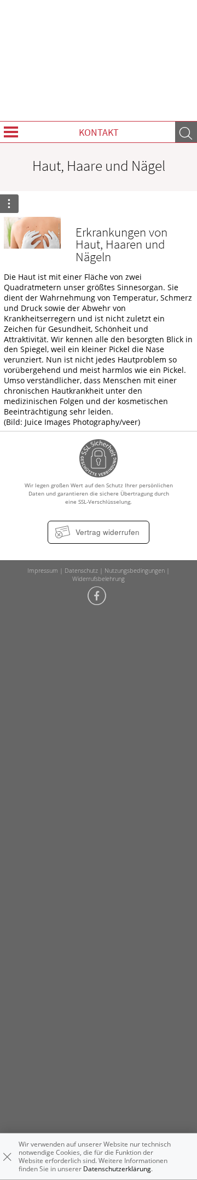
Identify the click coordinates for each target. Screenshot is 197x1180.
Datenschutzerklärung (117, 1168)
